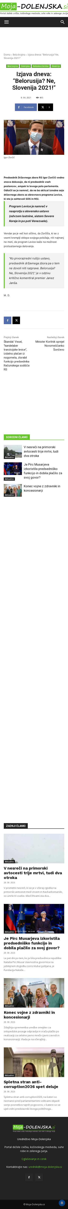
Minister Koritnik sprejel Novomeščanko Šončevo (50, 345)
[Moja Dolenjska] (34, 9)
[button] (6, 22)
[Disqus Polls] (34, 556)
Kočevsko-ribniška (41, 66)
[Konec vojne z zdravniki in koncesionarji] (13, 490)
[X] (16, 320)
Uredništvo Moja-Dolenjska (34, 1139)
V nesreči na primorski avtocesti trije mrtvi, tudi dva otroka (41, 451)
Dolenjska (25, 66)
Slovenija (56, 66)
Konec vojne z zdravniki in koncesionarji (29, 1014)
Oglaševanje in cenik (34, 1159)
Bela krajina (19, 54)
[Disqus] (34, 654)
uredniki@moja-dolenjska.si (45, 1167)
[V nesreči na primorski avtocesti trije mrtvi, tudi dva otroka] (13, 451)
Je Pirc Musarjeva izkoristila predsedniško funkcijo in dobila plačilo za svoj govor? (32, 943)
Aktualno (9, 457)
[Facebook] (7, 320)
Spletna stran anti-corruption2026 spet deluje (31, 1084)
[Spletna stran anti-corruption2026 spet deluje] (34, 1062)
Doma (7, 54)
